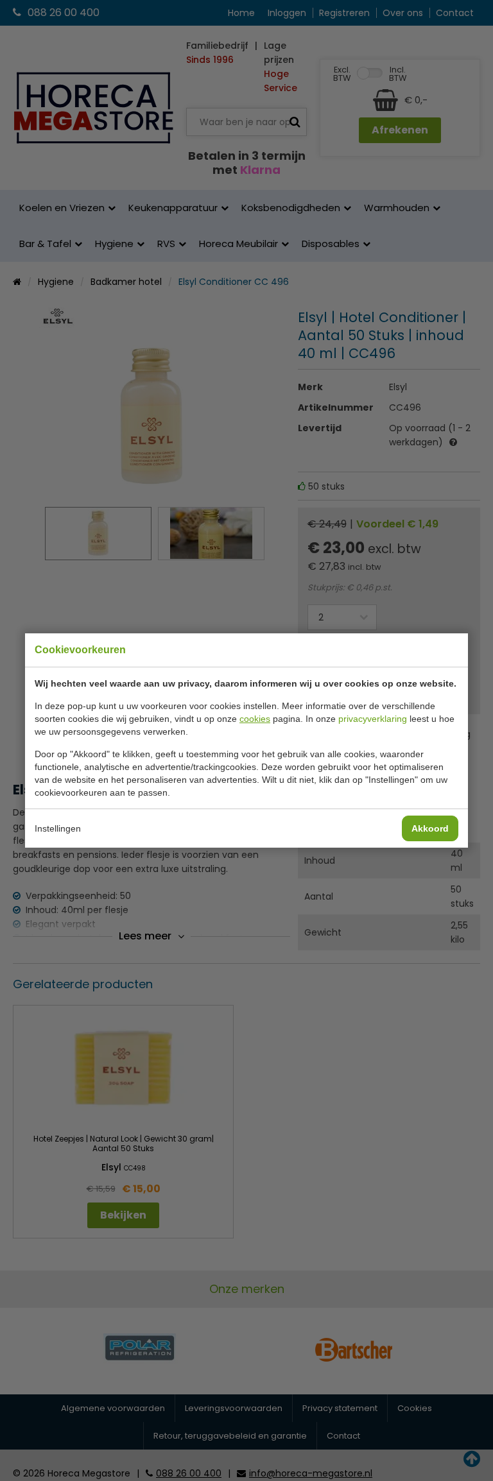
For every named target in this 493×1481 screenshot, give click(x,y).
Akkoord (430, 828)
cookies (254, 719)
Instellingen (58, 828)
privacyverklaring (372, 719)
